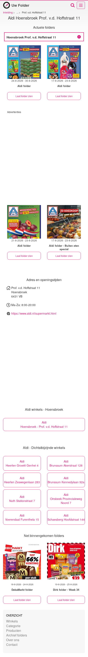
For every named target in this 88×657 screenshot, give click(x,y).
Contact (11, 644)
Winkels (12, 621)
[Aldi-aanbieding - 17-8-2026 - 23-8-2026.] (64, 62)
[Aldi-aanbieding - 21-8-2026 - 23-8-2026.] (24, 222)
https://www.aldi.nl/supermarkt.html (33, 313)
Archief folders (16, 635)
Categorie (13, 625)
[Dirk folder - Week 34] (66, 561)
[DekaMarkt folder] (22, 561)
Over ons (12, 639)
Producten (13, 630)
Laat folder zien (24, 96)
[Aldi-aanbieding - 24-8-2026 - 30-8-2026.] (24, 62)
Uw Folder (20, 5)
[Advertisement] (44, 157)
